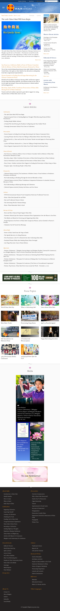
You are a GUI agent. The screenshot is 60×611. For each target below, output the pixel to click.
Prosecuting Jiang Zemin (38, 568)
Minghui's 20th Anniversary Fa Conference (14, 538)
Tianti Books (31, 1)
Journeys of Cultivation (10, 514)
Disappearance (36, 511)
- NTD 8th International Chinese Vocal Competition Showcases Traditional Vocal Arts (26, 195)
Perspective (7, 171)
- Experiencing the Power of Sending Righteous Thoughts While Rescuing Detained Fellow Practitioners (27, 117)
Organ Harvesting (36, 501)
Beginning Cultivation (9, 509)
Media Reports (7, 567)
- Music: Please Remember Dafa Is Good (14, 205)
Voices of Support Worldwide (39, 566)
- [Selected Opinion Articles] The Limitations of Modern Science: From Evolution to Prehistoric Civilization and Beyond (29, 174)
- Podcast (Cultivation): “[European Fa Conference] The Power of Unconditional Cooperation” (29, 263)
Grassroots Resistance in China (40, 564)
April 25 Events (7, 550)
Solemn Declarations (37, 573)
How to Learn (7, 499)
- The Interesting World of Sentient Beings (15, 202)
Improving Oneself (8, 512)
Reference (34, 576)
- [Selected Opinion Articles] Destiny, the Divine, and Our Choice (21, 187)
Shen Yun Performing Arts (10, 558)
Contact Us (7, 592)
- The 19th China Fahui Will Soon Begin (14, 114)
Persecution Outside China (39, 513)
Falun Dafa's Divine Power (10, 524)
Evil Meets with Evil (37, 559)
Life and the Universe (37, 550)
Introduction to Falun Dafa (11, 494)
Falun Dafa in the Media (10, 562)
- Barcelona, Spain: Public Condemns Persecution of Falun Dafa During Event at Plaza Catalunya (29, 158)
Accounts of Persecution (38, 508)
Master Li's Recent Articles (39, 584)
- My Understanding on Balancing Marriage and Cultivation (19, 184)
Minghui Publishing (22, 1)
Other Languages (39, 1)
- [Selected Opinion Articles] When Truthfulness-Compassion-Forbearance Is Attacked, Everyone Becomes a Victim (29, 181)
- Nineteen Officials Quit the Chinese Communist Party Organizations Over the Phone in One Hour (30, 215)
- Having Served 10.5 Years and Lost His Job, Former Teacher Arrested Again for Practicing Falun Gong (29, 140)
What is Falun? (7, 501)
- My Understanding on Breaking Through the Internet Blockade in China (23, 177)
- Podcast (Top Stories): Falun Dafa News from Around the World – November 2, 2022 (26, 266)
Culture (6, 192)
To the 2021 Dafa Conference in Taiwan (49, 48)
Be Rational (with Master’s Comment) (51, 87)
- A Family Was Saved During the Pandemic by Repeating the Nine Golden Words (25, 124)
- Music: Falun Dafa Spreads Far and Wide (15, 197)
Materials (6, 248)
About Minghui (7, 594)
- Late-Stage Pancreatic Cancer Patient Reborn (16, 243)
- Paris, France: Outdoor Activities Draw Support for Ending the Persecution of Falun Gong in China (30, 163)
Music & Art (35, 548)
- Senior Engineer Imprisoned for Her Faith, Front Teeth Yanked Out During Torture (26, 146)
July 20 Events (7, 553)
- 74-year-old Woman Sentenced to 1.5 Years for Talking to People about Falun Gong (26, 143)
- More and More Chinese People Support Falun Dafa (17, 213)
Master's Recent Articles (51, 34)
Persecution (7, 131)
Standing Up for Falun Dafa (11, 519)
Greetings (6, 565)
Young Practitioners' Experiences (12, 521)
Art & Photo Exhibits (9, 555)
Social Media (7, 601)
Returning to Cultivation (10, 526)
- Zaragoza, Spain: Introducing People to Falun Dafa (17, 166)
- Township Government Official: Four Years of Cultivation (19, 126)
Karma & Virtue (8, 210)
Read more (46, 53)
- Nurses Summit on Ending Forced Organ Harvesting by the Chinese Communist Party (26, 134)
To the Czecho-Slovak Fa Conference (50, 43)
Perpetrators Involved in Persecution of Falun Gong (43, 516)
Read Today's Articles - (11, 15)
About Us (5, 589)
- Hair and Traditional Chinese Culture (14, 200)
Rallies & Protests (8, 546)
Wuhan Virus (35, 522)
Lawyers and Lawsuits (37, 571)
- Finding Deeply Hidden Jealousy (12, 121)
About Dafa (7, 230)
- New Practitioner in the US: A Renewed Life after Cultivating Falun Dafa (23, 238)
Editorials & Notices (50, 58)
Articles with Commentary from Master (49, 82)
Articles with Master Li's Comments (13, 536)
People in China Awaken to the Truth (41, 561)
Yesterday (31, 15)
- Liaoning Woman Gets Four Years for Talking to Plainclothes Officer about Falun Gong (27, 136)
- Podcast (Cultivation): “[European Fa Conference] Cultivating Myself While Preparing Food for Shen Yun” (29, 255)
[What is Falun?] (10, 7)
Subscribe (6, 599)
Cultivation (7, 112)
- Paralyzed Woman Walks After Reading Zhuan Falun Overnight (20, 240)
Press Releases (7, 570)
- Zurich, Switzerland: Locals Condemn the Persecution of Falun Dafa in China (24, 160)
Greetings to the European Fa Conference (50, 38)
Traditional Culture (37, 546)
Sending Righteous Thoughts (11, 528)
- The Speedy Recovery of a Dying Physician (15, 235)
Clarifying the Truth (9, 516)
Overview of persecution (38, 494)
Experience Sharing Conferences (12, 531)
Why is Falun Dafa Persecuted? (40, 496)
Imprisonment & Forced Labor (40, 506)
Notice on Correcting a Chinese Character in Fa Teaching (50, 70)
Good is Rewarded (36, 556)
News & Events (8, 151)
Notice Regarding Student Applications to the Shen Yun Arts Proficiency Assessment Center (50, 63)
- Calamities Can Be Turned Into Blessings (15, 225)
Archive (39, 15)
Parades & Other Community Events (13, 560)
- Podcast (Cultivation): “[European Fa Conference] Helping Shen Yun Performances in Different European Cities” (29, 259)
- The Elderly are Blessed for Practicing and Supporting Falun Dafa (21, 218)
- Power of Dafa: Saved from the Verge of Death (16, 232)
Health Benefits (8, 496)
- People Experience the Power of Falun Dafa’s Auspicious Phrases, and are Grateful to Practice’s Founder (29, 221)
